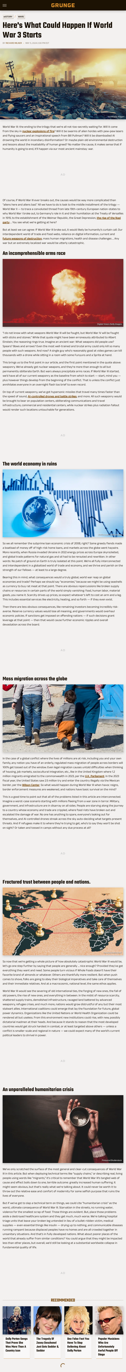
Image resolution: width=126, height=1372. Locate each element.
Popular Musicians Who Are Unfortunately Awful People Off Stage (108, 1346)
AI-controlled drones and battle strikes (52, 396)
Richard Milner (14, 43)
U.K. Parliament (94, 776)
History (8, 16)
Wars (21, 16)
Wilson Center (31, 785)
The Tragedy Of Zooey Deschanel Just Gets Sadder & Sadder (47, 1344)
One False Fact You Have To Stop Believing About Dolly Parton (78, 1344)
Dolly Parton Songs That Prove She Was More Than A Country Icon (17, 1344)
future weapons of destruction (22, 238)
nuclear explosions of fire (38, 131)
